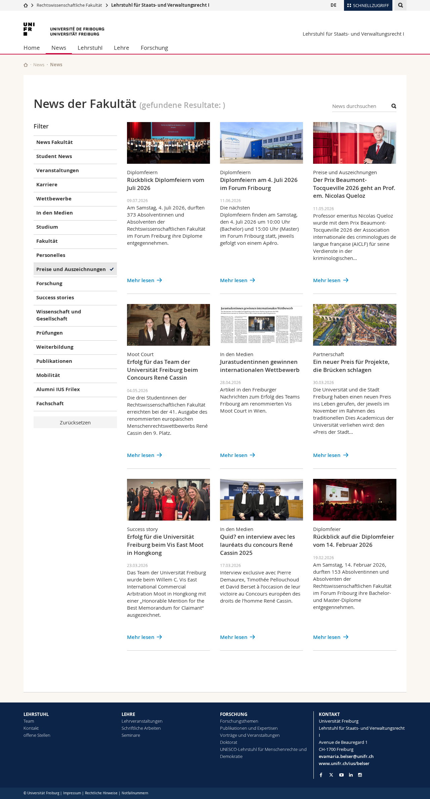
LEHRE (128, 714)
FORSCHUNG (233, 714)
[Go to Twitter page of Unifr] (331, 775)
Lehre (121, 47)
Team (29, 721)
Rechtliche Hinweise (101, 793)
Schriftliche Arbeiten (141, 728)
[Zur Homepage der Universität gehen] (64, 29)
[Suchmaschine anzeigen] (400, 5)
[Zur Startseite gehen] (26, 5)
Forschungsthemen (239, 721)
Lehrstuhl (90, 47)
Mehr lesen (141, 280)
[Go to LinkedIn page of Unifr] (351, 775)
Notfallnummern (135, 793)
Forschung (154, 47)
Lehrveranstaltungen (142, 721)
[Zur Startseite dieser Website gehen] (26, 64)
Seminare (131, 735)
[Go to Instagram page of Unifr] (360, 775)
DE (333, 5)
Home (32, 47)
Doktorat (228, 742)
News (58, 47)
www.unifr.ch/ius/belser (344, 763)
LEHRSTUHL (36, 714)
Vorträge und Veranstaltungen (250, 735)
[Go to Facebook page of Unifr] (321, 775)
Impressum (72, 793)
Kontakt (31, 728)
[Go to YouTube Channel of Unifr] (341, 775)
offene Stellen (37, 735)
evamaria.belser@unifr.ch (346, 756)
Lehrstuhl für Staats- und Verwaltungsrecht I (160, 5)
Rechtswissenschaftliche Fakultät (70, 5)
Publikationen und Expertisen (249, 728)
